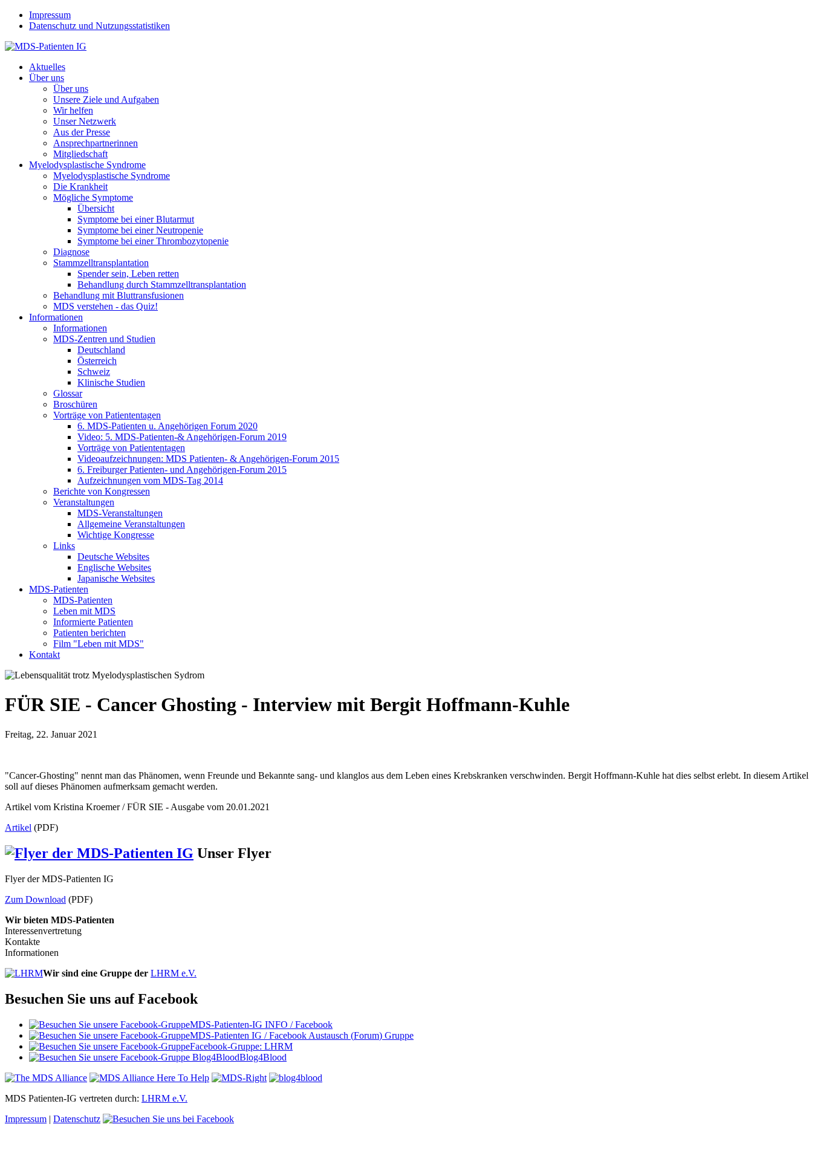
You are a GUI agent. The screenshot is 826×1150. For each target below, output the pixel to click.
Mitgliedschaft (80, 154)
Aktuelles (47, 67)
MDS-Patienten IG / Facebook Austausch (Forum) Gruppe (302, 1035)
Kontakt (44, 654)
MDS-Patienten (58, 589)
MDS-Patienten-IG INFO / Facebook (261, 1024)
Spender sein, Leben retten (128, 273)
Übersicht (95, 208)
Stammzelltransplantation (101, 263)
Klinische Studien (111, 382)
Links (64, 546)
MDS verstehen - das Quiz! (105, 306)
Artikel (18, 827)
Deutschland (101, 350)
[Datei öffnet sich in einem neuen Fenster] (413, 755)
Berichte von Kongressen (101, 491)
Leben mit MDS (84, 611)
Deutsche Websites (113, 556)
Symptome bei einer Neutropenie (140, 230)
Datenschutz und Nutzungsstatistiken (99, 26)
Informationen (56, 317)
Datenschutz (76, 1119)
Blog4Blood (263, 1057)
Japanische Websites (116, 578)
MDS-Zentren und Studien (104, 339)
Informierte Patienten (93, 622)
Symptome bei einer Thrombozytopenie (153, 241)
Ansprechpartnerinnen (95, 143)
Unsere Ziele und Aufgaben (106, 99)
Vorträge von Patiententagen (107, 415)
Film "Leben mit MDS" (98, 643)
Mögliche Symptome (93, 197)
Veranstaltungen (83, 502)
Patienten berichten (89, 633)
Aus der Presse (81, 132)
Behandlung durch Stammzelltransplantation (161, 284)
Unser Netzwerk (84, 121)
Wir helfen (73, 110)
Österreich (97, 361)
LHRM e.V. (174, 973)
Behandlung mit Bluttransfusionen (118, 295)
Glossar (67, 393)
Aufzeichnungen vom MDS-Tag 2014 (150, 480)
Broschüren (75, 404)
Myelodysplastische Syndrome (87, 165)
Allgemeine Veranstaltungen (131, 524)
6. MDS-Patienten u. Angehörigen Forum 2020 (167, 426)
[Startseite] (45, 46)
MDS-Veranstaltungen (120, 513)
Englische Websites (114, 567)
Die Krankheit (80, 186)
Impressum (50, 15)
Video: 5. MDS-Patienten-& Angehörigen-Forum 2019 (182, 437)
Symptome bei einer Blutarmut (135, 219)
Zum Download (35, 899)
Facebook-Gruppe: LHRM (241, 1046)
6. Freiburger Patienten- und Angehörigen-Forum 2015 (182, 469)
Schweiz (93, 371)
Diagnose (71, 252)
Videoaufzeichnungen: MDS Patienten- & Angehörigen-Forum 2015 (208, 458)
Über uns (46, 78)
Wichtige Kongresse (115, 535)
